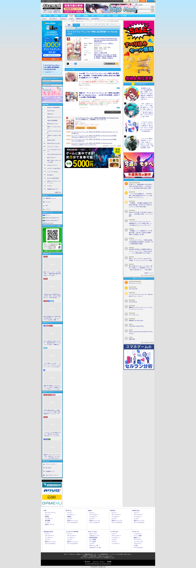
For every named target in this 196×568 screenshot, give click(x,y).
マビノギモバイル (134, 315)
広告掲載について (50, 471)
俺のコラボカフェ (51, 157)
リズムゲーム (138, 543)
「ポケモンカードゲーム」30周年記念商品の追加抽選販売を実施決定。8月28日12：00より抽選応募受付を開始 (141, 241)
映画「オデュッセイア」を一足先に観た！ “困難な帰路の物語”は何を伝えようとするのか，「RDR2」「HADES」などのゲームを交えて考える (52, 273)
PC (50, 15)
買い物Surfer (50, 175)
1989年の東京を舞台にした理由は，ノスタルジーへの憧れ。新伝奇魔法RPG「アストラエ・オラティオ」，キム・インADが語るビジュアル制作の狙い (52, 412)
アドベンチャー (98, 50)
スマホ (78, 15)
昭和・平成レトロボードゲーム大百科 (54, 161)
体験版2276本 (57, 12)
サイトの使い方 (62, 1)
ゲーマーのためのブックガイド (54, 150)
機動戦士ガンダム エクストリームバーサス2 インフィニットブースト (141, 308)
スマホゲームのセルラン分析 (54, 131)
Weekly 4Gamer (51, 110)
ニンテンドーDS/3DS (72, 531)
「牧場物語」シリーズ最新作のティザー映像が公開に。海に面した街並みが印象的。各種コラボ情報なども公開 (140, 232)
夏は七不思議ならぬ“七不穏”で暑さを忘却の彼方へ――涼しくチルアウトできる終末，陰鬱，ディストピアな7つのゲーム (52, 318)
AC (109, 15)
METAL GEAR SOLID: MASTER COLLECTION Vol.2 (140, 332)
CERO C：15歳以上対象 (100, 52)
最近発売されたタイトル (82, 18)
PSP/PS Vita (135, 510)
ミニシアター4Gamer (52, 171)
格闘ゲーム (137, 537)
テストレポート (116, 535)
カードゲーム (138, 539)
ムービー (71, 18)
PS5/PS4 (63, 15)
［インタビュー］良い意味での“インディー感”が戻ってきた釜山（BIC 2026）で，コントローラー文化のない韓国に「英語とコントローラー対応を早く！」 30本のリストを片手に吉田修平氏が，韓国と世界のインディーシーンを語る (52, 434)
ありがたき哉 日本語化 (53, 178)
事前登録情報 (93, 537)
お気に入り (135, 1)
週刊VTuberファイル (52, 123)
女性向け (86, 15)
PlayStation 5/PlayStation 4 (51, 220)
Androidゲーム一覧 (95, 547)
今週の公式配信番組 (52, 120)
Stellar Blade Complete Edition (136, 326)
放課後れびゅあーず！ (52, 189)
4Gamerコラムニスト (52, 165)
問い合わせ (71, 1)
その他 (136, 545)
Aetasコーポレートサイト (52, 475)
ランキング (150, 1)
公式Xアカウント (51, 1)
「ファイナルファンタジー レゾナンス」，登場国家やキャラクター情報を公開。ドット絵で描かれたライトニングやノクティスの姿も (141, 223)
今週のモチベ (50, 114)
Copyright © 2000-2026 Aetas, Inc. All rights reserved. (98, 563)
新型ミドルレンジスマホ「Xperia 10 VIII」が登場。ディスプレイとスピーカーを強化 (140, 259)
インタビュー (63, 18)
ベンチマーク (116, 543)
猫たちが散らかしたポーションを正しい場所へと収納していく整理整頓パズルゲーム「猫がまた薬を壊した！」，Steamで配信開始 (141, 268)
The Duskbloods (133, 302)
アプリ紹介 (92, 541)
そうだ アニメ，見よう (53, 146)
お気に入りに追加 (109, 63)
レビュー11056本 (47, 12)
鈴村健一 (98, 58)
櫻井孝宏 (98, 56)
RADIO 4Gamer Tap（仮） (53, 143)
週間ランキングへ (149, 273)
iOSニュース (93, 533)
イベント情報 (138, 535)
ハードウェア (100, 15)
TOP (44, 15)
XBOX (56, 15)
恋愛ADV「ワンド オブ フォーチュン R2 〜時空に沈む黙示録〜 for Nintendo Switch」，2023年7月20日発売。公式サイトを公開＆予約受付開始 (99, 95)
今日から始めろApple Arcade (54, 154)
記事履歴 (142, 1)
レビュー (44, 18)
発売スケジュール (72, 520)
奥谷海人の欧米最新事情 (53, 107)
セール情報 (92, 539)
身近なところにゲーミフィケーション (54, 182)
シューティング (138, 541)
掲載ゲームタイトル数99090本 (51, 10)
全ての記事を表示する (113, 112)
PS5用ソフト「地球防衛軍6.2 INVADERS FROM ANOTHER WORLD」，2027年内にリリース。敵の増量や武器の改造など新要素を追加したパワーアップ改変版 (141, 186)
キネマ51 (49, 185)
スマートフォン (92, 531)
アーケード (135, 531)
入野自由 (104, 58)
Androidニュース (94, 535)
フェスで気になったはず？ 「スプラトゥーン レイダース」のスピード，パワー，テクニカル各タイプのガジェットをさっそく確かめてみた (52, 365)
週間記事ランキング (51, 198)
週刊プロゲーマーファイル (54, 117)
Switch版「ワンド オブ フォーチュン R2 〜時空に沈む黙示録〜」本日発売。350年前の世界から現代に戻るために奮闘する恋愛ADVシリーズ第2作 (99, 75)
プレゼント (48, 202)
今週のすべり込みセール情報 (54, 136)
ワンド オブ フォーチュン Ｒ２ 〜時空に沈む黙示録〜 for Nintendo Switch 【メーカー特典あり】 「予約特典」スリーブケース (97, 118)
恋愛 (95, 54)
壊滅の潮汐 (132, 339)
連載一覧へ (59, 192)
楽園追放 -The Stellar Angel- (136, 320)
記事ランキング (49, 524)
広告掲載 (109, 561)
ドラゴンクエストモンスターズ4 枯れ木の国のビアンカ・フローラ (141, 295)
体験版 (47, 516)
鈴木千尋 (104, 56)
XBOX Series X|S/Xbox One (52, 217)
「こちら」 (107, 556)
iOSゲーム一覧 (93, 545)
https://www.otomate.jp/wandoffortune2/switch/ (105, 38)
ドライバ (48, 209)
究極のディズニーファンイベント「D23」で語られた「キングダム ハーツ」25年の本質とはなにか (52, 456)
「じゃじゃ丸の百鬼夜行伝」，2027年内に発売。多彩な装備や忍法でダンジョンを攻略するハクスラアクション (140, 195)
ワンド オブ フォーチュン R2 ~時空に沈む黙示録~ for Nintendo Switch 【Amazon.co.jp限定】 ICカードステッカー (91, 143)
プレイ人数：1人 (107, 54)
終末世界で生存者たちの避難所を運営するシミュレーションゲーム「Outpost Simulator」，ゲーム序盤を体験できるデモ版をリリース (141, 251)
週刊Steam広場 (51, 140)
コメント (71, 63)
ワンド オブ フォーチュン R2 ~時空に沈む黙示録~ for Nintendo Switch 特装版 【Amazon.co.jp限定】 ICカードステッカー (93, 136)
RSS (43, 1)
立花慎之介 (110, 58)
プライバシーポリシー (51, 464)
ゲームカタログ (95, 18)
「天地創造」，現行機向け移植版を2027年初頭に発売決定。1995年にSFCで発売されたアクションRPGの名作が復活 (140, 204)
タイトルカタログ (72, 522)
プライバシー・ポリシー (98, 561)
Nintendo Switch (49, 223)
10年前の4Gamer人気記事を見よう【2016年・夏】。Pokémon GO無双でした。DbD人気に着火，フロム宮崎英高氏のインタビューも (52, 296)
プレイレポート (53, 18)
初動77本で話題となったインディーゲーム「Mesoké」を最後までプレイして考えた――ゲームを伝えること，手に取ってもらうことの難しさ (52, 387)
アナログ (115, 15)
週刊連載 (47, 520)
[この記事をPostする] (68, 64)
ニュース (48, 71)
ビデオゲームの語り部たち (54, 168)
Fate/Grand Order (133, 289)
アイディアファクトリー (100, 43)
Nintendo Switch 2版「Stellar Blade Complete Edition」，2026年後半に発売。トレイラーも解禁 (141, 214)
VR (93, 15)
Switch (71, 16)
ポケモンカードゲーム (135, 283)
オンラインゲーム (50, 512)
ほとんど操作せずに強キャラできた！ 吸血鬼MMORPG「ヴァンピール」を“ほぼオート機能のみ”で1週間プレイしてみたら (52, 343)
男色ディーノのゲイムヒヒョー (54, 127)
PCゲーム (47, 215)
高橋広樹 (109, 56)
